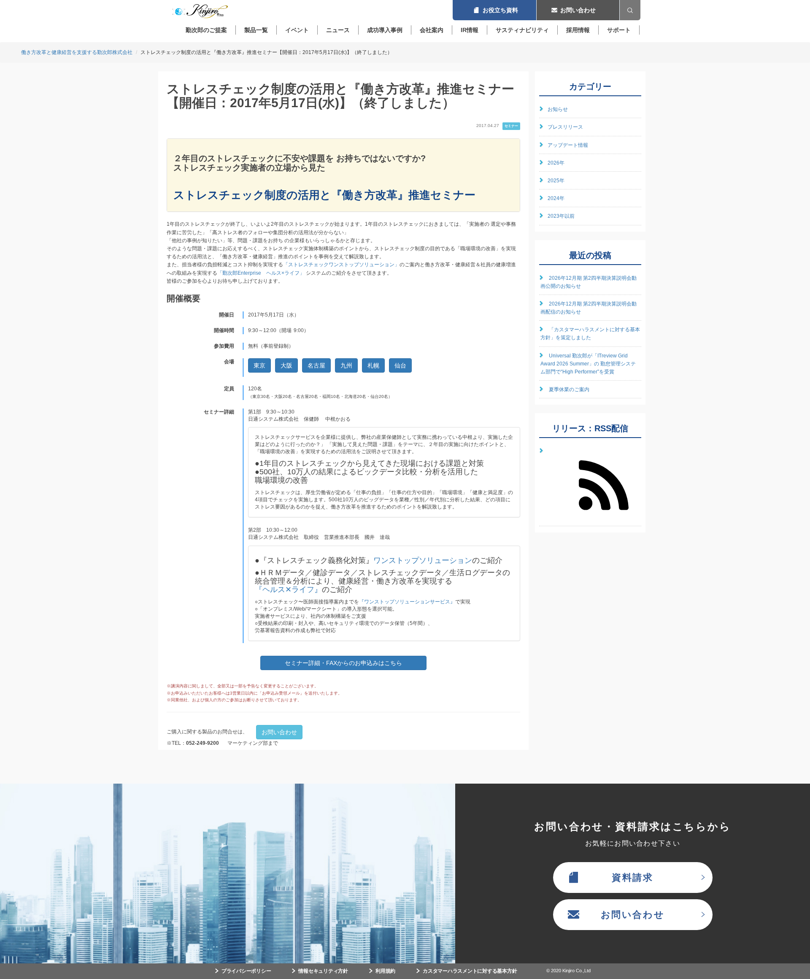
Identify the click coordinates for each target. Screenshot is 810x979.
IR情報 (469, 30)
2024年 (556, 198)
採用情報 (578, 30)
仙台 (400, 365)
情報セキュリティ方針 (323, 971)
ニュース (338, 30)
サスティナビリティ (522, 30)
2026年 (556, 163)
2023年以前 (561, 216)
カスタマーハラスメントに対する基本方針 (470, 971)
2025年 (556, 181)
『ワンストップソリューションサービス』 (407, 602)
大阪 (286, 365)
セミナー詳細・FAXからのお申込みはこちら (343, 663)
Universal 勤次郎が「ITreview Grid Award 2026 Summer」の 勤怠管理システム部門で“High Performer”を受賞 (588, 364)
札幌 (373, 365)
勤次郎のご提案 (206, 30)
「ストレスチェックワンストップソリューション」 (341, 265)
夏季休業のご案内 (569, 389)
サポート (619, 30)
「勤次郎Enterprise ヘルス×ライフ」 (261, 273)
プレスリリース (565, 127)
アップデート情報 (568, 145)
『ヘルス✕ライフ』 (288, 589)
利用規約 (385, 971)
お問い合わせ (578, 10)
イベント (297, 30)
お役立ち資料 (494, 10)
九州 (346, 365)
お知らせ (558, 109)
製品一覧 (256, 30)
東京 (259, 365)
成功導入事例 (384, 30)
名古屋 (316, 365)
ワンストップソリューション (422, 560)
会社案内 (431, 30)
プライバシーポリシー (246, 971)
